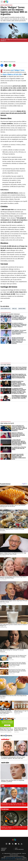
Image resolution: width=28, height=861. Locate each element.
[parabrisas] (14, 810)
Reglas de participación (19, 849)
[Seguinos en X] (12, 844)
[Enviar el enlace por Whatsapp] (10, 65)
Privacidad (3, 850)
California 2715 (8, 857)
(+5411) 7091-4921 (4, 859)
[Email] (14, 65)
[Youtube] (16, 844)
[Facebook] (9, 844)
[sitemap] (21, 844)
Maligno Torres (22, 308)
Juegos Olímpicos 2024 (5, 308)
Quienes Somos (4, 848)
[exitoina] (14, 740)
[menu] (2, 1)
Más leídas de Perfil (7, 423)
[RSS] (18, 844)
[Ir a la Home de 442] (5, 2)
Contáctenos (3, 849)
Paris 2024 (14, 308)
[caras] (14, 786)
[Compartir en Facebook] (2, 65)
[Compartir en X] (6, 65)
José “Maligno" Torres (17, 70)
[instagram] (6, 844)
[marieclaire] (14, 763)
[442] (14, 840)
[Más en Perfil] (8, 736)
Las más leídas (6, 365)
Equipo (16, 848)
